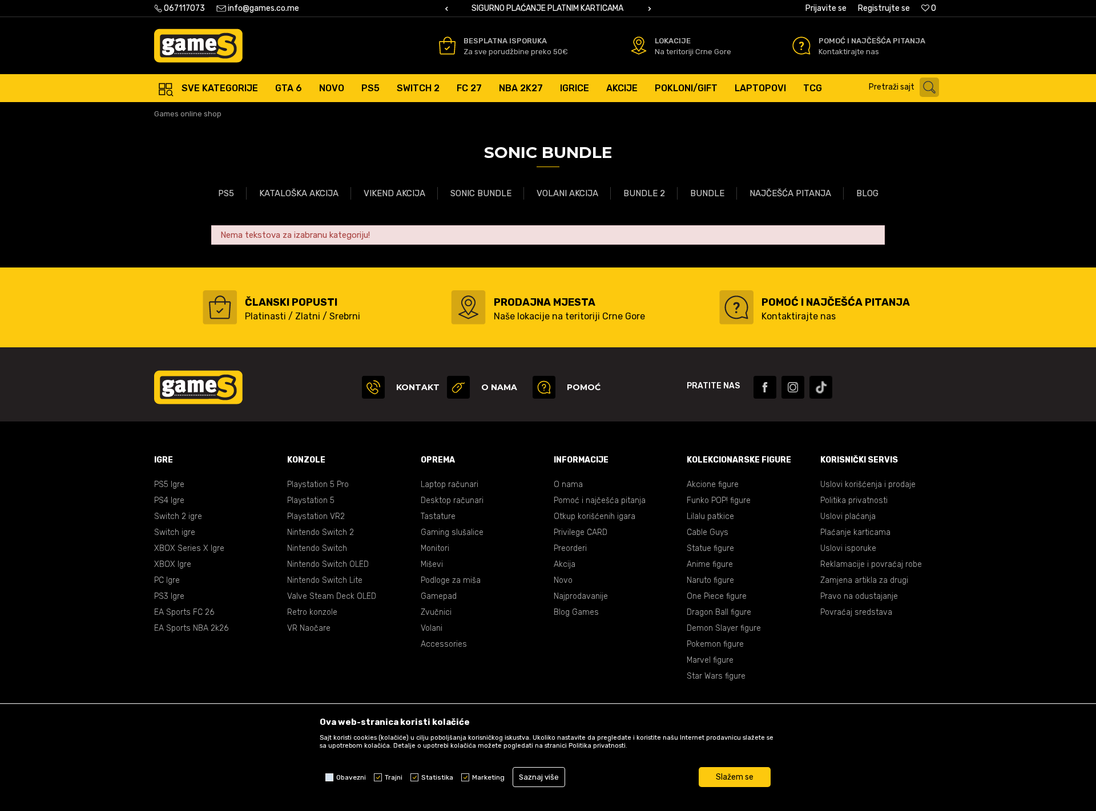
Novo (563, 580)
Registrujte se (884, 8)
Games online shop (187, 114)
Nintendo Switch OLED (328, 564)
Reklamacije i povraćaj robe (871, 564)
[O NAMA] (458, 387)
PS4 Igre (169, 500)
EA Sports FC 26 (184, 612)
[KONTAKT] (373, 387)
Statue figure (710, 548)
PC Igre (167, 580)
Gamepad (439, 596)
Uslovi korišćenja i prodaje (868, 484)
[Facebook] (765, 387)
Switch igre (174, 532)
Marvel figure (710, 660)
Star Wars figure (716, 676)
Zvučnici (436, 612)
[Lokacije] (639, 46)
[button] (907, 87)
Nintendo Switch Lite (324, 580)
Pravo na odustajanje (859, 596)
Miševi (432, 564)
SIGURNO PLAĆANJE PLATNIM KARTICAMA (547, 8)
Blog (867, 193)
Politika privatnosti (854, 500)
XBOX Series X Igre (189, 548)
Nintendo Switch (317, 548)
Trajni (393, 777)
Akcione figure (713, 484)
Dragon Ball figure (719, 612)
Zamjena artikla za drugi (864, 580)
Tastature (438, 516)
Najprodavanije (581, 596)
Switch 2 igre (178, 516)
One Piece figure (717, 596)
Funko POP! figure (719, 500)
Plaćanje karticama (855, 532)
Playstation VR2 (316, 516)
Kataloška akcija (299, 193)
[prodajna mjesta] (468, 307)
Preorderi (570, 548)
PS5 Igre (169, 484)
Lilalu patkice (710, 516)
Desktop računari (452, 500)
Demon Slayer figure (724, 628)
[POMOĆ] (544, 387)
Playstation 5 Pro (318, 484)
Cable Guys (707, 532)
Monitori (435, 548)
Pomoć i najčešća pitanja (600, 500)
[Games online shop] (198, 46)
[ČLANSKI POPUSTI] (220, 307)
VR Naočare (309, 628)
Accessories (444, 644)
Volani (431, 628)
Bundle (707, 193)
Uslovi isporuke (848, 548)
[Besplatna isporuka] (447, 46)
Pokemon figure (715, 644)
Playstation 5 (311, 500)
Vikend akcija (394, 193)
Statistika (437, 777)
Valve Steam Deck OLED (331, 596)
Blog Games (576, 612)
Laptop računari (449, 484)
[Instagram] (792, 387)
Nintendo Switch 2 (320, 532)
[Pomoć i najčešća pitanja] (801, 46)
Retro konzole (312, 612)
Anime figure (710, 564)
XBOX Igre (172, 564)
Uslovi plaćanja (848, 516)
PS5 (226, 193)
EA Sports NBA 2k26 (191, 628)
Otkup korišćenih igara (594, 516)
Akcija (564, 564)
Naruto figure (710, 580)
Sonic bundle (480, 193)
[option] (548, 8)
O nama (568, 484)
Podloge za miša (451, 580)
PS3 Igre (169, 596)
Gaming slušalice (452, 532)
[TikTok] (820, 387)
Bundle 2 (644, 193)
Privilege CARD (580, 532)
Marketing (488, 777)
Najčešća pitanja (790, 193)
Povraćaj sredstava (856, 612)
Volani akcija (567, 193)
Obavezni (351, 777)
